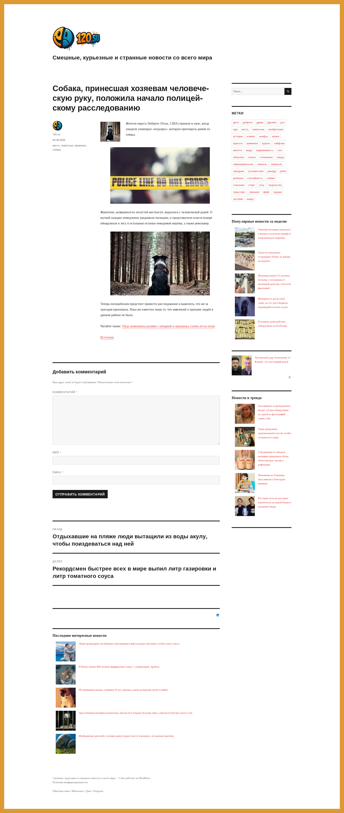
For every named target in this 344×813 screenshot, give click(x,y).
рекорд (272, 171)
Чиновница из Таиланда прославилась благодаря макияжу (271, 479)
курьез (266, 143)
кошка (275, 136)
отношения (266, 157)
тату (261, 185)
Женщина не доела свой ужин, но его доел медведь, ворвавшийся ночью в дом (273, 303)
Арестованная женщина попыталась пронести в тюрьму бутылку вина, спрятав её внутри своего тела (135, 713)
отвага (252, 157)
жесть (56, 145)
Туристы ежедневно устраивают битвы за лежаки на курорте (274, 257)
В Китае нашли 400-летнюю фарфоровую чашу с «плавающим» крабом (119, 666)
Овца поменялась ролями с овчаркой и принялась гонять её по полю (168, 326)
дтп (282, 122)
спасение (238, 185)
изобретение (275, 129)
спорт (251, 185)
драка (259, 122)
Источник (107, 337)
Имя (57, 452)
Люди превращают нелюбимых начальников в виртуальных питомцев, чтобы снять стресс (129, 643)
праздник (238, 171)
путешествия (256, 171)
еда (235, 129)
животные (67, 145)
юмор (250, 199)
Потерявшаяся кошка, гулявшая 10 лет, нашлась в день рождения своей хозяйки (123, 689)
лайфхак (279, 143)
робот (283, 171)
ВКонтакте (78, 791)
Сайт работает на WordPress (134, 778)
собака (57, 149)
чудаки (277, 192)
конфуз (263, 136)
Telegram (98, 791)
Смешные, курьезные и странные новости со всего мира (132, 57)
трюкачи (254, 192)
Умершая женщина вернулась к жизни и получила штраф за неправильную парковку (274, 234)
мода (249, 150)
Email (58, 472)
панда (280, 157)
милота (237, 150)
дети (236, 122)
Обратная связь (61, 791)
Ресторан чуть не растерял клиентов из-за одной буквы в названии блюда (274, 502)
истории (238, 136)
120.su (56, 134)
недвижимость (265, 150)
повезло (262, 164)
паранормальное (243, 164)
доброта (247, 122)
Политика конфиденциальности (70, 782)
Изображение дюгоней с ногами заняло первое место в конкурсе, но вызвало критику (126, 736)
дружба (271, 122)
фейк (266, 192)
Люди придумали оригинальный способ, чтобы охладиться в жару (274, 433)
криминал (80, 145)
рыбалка (238, 178)
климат (251, 136)
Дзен (88, 791)
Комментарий (65, 392)
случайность (255, 178)
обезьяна (238, 157)
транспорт (239, 192)
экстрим (238, 199)
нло (280, 150)
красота (237, 143)
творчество (275, 185)
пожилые (276, 164)
